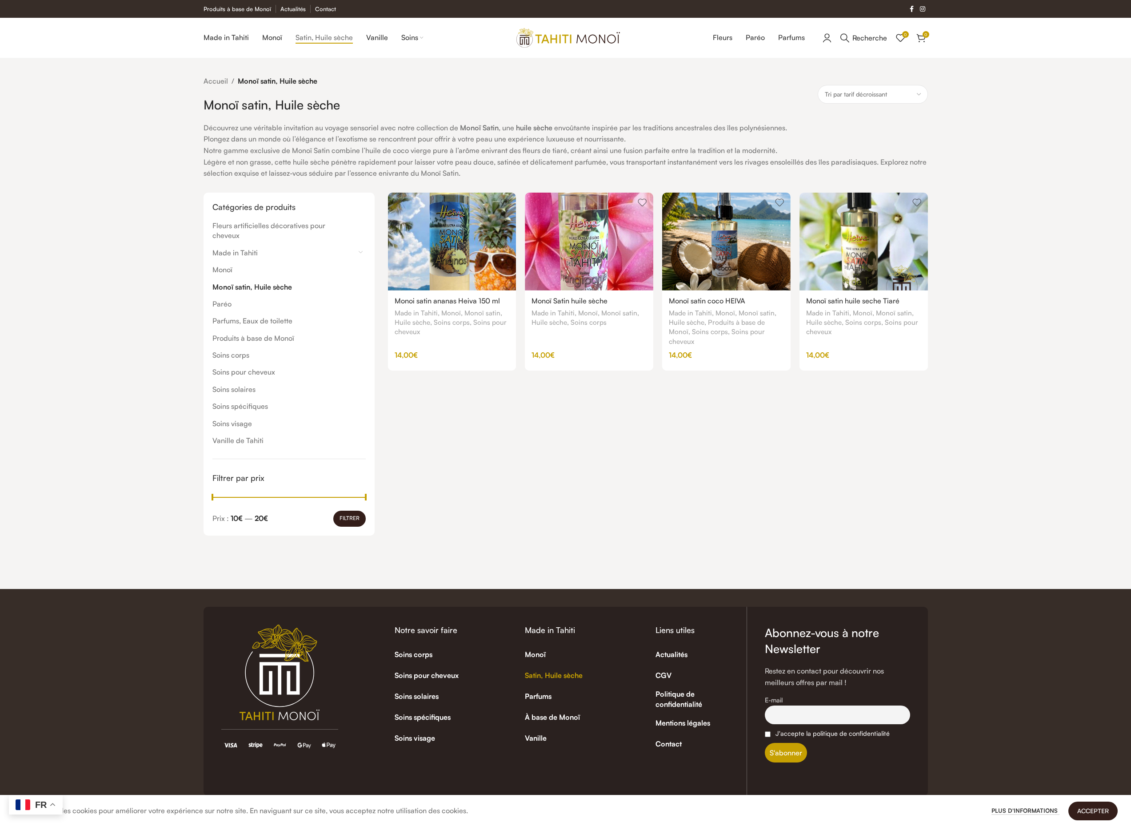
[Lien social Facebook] (912, 9)
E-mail (774, 700)
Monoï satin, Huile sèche (252, 286)
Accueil (216, 81)
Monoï (222, 269)
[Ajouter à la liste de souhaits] (505, 203)
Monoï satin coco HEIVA (707, 300)
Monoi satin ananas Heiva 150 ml (447, 300)
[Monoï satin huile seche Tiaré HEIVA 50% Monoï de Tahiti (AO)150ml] (863, 241)
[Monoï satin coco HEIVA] (726, 241)
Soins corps (230, 355)
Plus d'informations (1025, 810)
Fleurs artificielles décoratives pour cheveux (268, 230)
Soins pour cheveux (243, 371)
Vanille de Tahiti (238, 440)
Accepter (1093, 811)
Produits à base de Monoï (253, 338)
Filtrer (350, 518)
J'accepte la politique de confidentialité (832, 733)
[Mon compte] (827, 38)
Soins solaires (234, 389)
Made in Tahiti (235, 252)
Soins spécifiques (240, 406)
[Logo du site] (568, 36)
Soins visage (232, 423)
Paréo (222, 303)
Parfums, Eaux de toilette (252, 320)
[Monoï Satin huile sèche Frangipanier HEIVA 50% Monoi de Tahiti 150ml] (589, 241)
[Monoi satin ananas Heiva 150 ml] (452, 241)
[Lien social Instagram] (922, 9)
